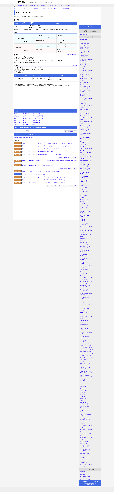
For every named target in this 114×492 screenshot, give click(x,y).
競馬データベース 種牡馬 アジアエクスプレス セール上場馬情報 (29, 118)
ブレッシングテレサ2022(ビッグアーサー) (86, 305)
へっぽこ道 (50, 5)
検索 (73, 5)
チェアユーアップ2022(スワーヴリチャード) (85, 223)
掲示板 (62, 5)
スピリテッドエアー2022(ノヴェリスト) (86, 294)
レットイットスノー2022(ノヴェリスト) (86, 286)
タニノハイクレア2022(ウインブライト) (85, 91)
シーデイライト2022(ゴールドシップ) (85, 173)
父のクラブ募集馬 (73, 54)
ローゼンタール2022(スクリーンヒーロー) (85, 216)
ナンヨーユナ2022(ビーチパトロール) (84, 329)
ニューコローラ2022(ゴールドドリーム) (85, 181)
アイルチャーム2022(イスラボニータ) (85, 52)
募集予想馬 (36, 8)
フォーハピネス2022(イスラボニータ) (85, 63)
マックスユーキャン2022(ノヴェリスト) (86, 282)
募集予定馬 (82, 471)
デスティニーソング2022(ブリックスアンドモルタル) (86, 368)
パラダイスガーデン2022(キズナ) (86, 149)
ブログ (57, 5)
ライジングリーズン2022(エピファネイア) (86, 126)
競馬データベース (34, 5)
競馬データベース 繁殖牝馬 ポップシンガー (24, 124)
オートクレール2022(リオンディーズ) (85, 446)
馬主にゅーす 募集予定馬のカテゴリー (68, 157)
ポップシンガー (19, 68)
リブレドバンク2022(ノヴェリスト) (85, 301)
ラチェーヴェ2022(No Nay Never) (84, 40)
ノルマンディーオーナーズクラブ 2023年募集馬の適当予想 (55, 8)
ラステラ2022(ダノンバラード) (84, 239)
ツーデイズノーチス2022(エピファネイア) (86, 118)
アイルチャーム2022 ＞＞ (71, 131)
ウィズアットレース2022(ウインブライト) (86, 71)
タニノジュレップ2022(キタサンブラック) (85, 153)
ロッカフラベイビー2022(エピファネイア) (86, 122)
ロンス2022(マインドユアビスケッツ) (86, 395)
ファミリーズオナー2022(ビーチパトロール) (86, 333)
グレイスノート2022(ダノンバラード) (85, 251)
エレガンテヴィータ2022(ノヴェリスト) (86, 266)
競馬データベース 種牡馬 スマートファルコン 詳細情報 (27, 120)
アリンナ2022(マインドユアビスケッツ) (86, 387)
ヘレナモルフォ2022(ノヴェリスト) (85, 298)
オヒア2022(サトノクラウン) (84, 204)
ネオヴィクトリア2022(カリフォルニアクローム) (86, 134)
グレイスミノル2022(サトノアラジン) (85, 200)
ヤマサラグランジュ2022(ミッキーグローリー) (86, 426)
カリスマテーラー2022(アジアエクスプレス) (85, 44)
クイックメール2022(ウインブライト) (85, 83)
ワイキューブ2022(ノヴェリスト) (84, 290)
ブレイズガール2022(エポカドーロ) (85, 130)
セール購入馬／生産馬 (85, 476)
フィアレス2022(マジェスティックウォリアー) (87, 399)
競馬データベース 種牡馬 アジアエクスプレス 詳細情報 (27, 113)
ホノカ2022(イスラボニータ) (84, 67)
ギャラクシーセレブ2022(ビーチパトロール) (86, 317)
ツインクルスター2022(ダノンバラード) (85, 235)
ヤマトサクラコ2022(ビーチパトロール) (85, 337)
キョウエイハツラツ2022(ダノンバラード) (86, 247)
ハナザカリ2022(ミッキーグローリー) (85, 411)
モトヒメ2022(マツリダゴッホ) (84, 403)
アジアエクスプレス (21, 57)
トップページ (17, 8)
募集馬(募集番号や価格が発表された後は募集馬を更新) (27, 137)
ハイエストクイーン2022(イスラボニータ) (86, 60)
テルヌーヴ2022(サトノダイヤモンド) (85, 208)
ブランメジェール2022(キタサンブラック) (85, 157)
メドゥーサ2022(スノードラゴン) (84, 220)
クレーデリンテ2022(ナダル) (85, 259)
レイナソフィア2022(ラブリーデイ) (85, 442)
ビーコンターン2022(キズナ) (85, 142)
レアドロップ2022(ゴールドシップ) (84, 177)
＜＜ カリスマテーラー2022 (21, 130)
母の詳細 (75, 65)
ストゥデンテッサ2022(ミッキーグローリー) (85, 407)
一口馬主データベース (22, 5)
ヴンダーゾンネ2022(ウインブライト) (85, 75)
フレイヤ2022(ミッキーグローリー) (85, 422)
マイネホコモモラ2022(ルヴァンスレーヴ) (85, 450)
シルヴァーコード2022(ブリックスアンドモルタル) (86, 356)
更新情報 (68, 5)
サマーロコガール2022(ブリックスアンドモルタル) (86, 352)
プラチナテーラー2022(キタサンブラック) (85, 161)
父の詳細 (67, 54)
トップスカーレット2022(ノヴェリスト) (86, 278)
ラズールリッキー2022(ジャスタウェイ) (85, 212)
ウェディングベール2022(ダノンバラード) (86, 231)
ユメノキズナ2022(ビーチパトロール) (84, 325)
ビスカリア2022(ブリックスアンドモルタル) (86, 360)
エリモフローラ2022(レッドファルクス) (85, 454)
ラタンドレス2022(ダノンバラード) (84, 243)
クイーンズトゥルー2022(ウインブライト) (86, 87)
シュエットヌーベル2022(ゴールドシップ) (86, 169)
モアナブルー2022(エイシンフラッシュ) (85, 110)
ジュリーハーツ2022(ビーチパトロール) (85, 321)
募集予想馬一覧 (83, 34)
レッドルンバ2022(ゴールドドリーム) (84, 192)
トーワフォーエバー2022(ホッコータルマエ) (86, 379)
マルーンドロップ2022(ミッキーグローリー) (85, 415)
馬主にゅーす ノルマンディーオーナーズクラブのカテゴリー (62, 185)
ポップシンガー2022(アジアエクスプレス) (85, 48)
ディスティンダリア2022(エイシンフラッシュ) (86, 102)
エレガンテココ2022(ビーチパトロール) (85, 309)
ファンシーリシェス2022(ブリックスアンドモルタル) (86, 364)
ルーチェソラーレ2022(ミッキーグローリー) (85, 434)
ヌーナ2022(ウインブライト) (84, 95)
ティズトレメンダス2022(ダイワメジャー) (86, 227)
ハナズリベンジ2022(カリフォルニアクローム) (86, 138)
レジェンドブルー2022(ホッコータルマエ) (85, 383)
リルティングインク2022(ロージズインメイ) (86, 465)
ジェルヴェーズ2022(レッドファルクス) (85, 458)
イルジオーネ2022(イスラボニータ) (84, 56)
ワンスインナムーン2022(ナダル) (86, 262)
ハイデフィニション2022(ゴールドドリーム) (86, 184)
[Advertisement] (90, 15)
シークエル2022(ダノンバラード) (84, 255)
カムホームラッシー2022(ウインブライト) (86, 79)
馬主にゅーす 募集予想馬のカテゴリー (68, 168)
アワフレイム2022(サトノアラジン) (84, 196)
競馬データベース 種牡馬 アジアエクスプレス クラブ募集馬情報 (29, 116)
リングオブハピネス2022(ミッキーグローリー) (86, 430)
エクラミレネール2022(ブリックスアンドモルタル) (86, 344)
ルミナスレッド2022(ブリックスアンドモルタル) (86, 376)
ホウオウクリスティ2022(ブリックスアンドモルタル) (86, 372)
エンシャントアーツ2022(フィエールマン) (86, 340)
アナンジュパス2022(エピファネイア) (85, 114)
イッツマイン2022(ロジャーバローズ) (84, 461)
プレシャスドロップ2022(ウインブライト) (86, 99)
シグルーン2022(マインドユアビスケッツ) (86, 391)
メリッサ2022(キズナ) (83, 145)
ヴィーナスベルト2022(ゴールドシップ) (85, 165)
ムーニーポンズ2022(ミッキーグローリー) (85, 418)
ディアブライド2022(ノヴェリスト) (85, 274)
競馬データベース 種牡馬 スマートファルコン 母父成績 (27, 122)
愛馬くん (43, 5)
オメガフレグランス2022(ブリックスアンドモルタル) (86, 348)
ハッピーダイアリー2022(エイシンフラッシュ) (86, 106)
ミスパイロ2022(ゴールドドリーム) (84, 188)
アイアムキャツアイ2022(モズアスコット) (86, 438)
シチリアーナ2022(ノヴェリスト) (84, 270)
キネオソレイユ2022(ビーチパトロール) (85, 313)
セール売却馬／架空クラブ (86, 479)
